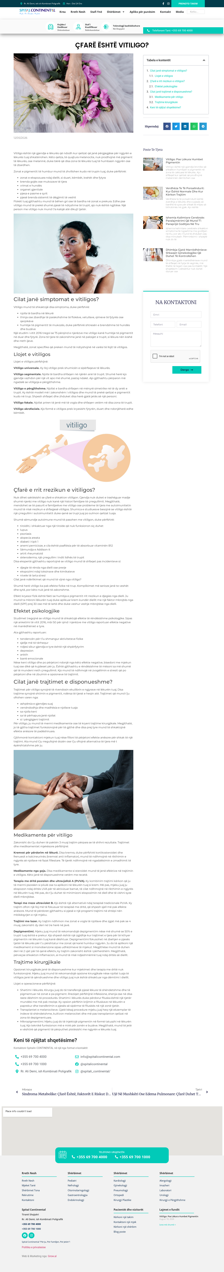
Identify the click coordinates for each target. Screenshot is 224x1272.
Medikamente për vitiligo (169, 97)
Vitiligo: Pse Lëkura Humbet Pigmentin (178, 1216)
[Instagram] (168, 3)
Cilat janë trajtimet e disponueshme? (171, 91)
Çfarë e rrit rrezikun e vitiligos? (167, 81)
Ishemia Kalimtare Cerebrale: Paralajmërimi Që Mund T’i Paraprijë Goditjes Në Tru (185, 220)
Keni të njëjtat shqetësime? (165, 107)
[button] (204, 60)
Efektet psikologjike (166, 86)
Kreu (63, 12)
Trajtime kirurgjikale (166, 102)
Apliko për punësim (142, 12)
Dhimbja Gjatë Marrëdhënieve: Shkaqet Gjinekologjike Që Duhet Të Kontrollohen (186, 253)
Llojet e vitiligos (164, 75)
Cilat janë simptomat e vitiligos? (168, 70)
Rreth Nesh (78, 12)
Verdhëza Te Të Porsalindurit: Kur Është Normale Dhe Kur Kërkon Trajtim (185, 191)
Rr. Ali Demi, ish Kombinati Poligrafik (42, 1219)
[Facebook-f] (163, 3)
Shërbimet (114, 12)
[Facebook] (25, 1235)
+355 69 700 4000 (31, 1224)
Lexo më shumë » (167, 1224)
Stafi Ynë (96, 12)
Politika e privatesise (34, 1247)
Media (180, 12)
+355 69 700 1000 (31, 1228)
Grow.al (52, 1256)
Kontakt (165, 12)
